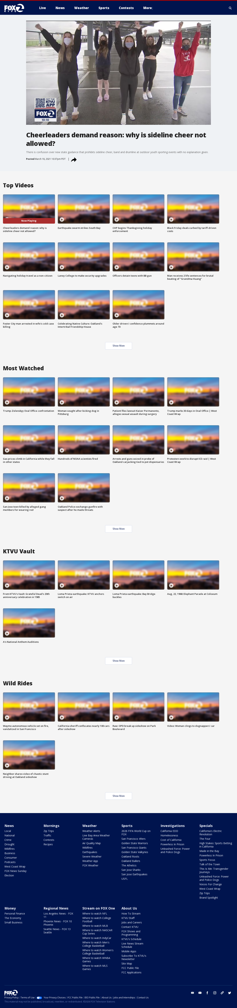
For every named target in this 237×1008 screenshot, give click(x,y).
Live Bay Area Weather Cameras (96, 837)
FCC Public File (130, 968)
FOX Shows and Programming (130, 933)
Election (9, 875)
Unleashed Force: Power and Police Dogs (175, 850)
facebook (207, 993)
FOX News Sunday (15, 871)
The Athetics (128, 865)
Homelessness (169, 835)
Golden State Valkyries (134, 852)
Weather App (90, 861)
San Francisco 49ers (133, 838)
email (193, 993)
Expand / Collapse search (230, 8)
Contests (49, 840)
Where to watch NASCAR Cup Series (97, 931)
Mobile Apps (128, 951)
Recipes (48, 844)
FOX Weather (90, 865)
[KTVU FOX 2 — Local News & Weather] (16, 8)
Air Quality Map (91, 843)
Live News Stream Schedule (132, 945)
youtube (200, 993)
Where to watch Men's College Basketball (95, 944)
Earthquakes (89, 852)
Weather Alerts (91, 831)
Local (7, 831)
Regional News (56, 908)
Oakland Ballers (130, 861)
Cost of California (171, 840)
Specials (206, 825)
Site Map (126, 963)
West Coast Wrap (14, 866)
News (9, 825)
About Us (129, 908)
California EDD (169, 831)
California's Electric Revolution (210, 832)
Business (9, 853)
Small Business (13, 922)
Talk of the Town (209, 864)
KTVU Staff (127, 918)
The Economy (12, 918)
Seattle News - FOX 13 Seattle (57, 930)
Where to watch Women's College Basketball (98, 951)
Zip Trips (49, 831)
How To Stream (131, 913)
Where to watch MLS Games (95, 967)
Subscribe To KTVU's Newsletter (133, 957)
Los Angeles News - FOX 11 (58, 915)
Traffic (47, 835)
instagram (215, 993)
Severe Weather (91, 856)
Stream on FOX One (98, 908)
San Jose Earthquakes (134, 874)
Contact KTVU (129, 927)
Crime (7, 840)
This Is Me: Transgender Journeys (213, 870)
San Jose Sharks (131, 870)
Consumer (10, 857)
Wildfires (9, 848)
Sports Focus (207, 860)
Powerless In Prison (172, 844)
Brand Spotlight (208, 897)
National (9, 835)
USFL (124, 878)
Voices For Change (210, 884)
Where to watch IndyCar (96, 938)
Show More (119, 345)
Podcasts (10, 862)
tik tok (222, 993)
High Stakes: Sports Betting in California (215, 844)
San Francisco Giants (133, 847)
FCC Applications (131, 972)
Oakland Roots (130, 856)
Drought (9, 844)
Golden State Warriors (134, 843)
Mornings (51, 825)
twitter (230, 993)
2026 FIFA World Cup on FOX (136, 832)
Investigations (173, 825)
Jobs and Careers (131, 922)
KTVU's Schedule (131, 939)
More (147, 8)
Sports (126, 825)
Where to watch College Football (96, 919)
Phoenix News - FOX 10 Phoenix (58, 923)
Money (10, 908)
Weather (89, 825)
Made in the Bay (209, 851)
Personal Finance (14, 913)
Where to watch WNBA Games (96, 959)
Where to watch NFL (94, 913)
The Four (204, 838)
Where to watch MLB (95, 925)
